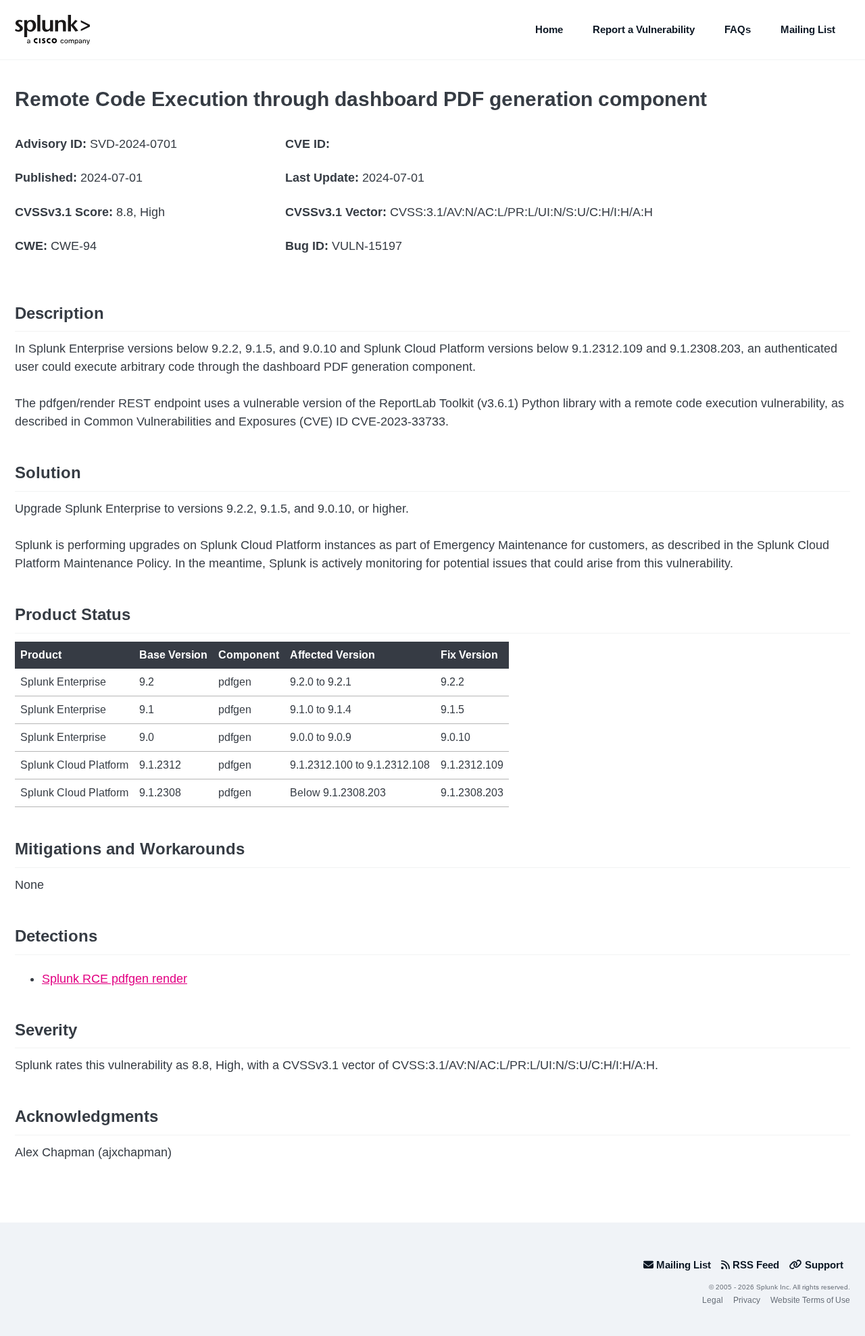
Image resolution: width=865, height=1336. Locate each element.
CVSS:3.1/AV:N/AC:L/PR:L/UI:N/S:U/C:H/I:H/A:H (521, 212)
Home (549, 29)
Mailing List (808, 29)
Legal (712, 1300)
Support (822, 1264)
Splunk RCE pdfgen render (114, 978)
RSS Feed (754, 1264)
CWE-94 (74, 246)
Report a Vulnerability (644, 29)
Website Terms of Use (810, 1300)
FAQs (737, 29)
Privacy (746, 1300)
